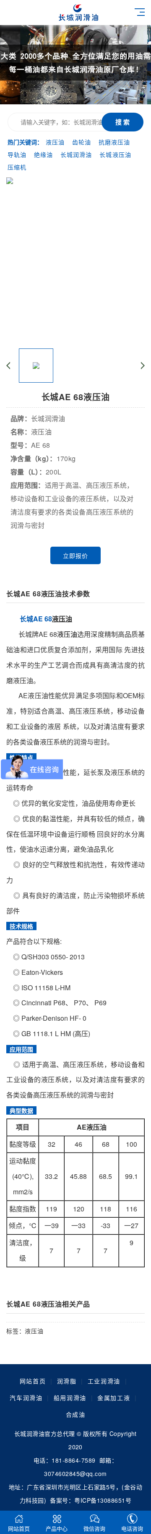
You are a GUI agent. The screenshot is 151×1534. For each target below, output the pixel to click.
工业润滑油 (104, 1381)
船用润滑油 (70, 1397)
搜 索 (122, 122)
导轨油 (17, 154)
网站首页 (33, 1381)
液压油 (55, 142)
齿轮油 (81, 142)
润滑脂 (67, 1381)
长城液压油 (115, 154)
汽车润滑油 (26, 1397)
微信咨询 (94, 1528)
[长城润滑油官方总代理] (102, 12)
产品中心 (57, 1528)
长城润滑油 (76, 154)
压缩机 (17, 167)
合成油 (76, 1414)
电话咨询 (132, 1528)
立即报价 (75, 555)
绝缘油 (43, 154)
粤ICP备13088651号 (102, 1500)
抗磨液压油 (114, 142)
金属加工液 (113, 1397)
